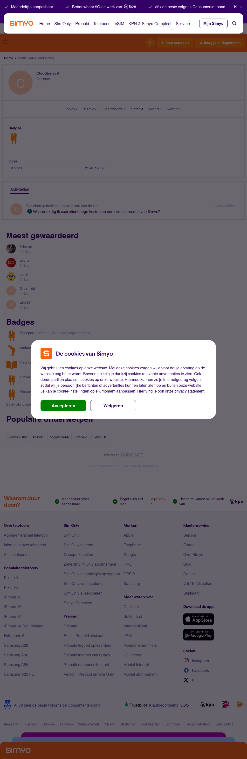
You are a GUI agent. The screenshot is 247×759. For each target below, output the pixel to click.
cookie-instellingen (73, 391)
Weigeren (113, 405)
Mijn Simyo (213, 23)
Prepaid (82, 23)
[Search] (234, 23)
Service (183, 23)
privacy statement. (189, 391)
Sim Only (62, 23)
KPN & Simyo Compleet (150, 23)
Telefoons (101, 23)
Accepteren (63, 405)
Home (44, 23)
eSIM (119, 23)
